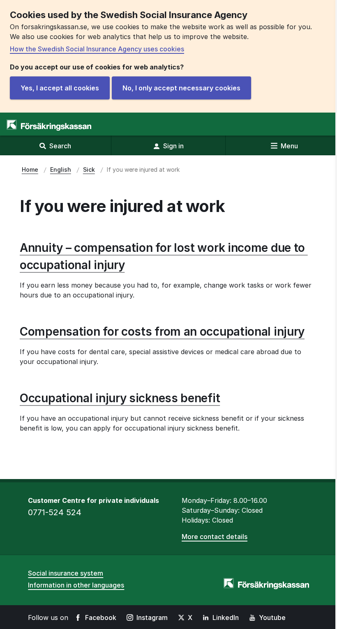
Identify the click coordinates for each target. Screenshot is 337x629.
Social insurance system (65, 573)
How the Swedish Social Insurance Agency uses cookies (97, 49)
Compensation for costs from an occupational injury (162, 332)
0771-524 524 (54, 512)
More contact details (214, 536)
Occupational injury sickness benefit (120, 398)
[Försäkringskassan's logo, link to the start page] (49, 125)
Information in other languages (76, 585)
